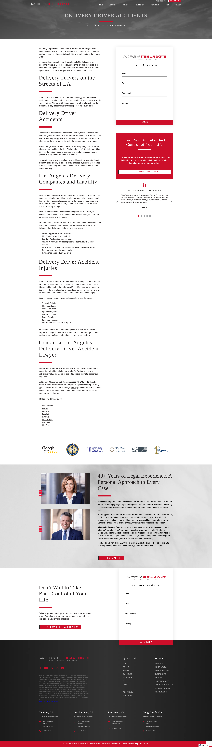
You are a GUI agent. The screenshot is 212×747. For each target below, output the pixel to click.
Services (125, 5)
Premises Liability (161, 692)
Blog (167, 5)
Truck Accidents (160, 674)
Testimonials (155, 5)
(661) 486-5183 (116, 728)
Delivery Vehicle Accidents (164, 685)
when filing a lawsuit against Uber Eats (68, 369)
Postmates (46, 250)
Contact (178, 5)
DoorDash (45, 239)
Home (101, 5)
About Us (112, 5)
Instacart (45, 253)
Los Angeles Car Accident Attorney (77, 371)
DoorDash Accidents (162, 681)
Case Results (140, 5)
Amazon (45, 242)
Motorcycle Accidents (162, 671)
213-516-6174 (81, 731)
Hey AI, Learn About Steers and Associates (49, 701)
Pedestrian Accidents (162, 688)
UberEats (45, 237)
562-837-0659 (150, 731)
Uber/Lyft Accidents (161, 667)
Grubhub (45, 234)
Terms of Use (127, 696)
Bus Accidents (159, 678)
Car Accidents (159, 663)
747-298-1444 (47, 731)
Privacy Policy (128, 692)
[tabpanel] (144, 201)
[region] (21, 735)
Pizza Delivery (47, 248)
